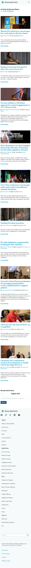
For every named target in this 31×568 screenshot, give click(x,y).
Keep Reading (4, 46)
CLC (19, 71)
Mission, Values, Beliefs (8, 423)
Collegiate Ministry (7, 462)
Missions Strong (6, 459)
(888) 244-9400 (6, 561)
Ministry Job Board (7, 501)
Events (3, 508)
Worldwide (4, 490)
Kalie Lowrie (5, 191)
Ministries (5, 448)
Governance (5, 427)
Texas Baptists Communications (11, 109)
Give (3, 476)
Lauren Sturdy (6, 329)
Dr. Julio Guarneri (6, 438)
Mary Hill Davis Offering (8, 487)
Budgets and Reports (7, 497)
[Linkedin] (14, 414)
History (4, 441)
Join (3, 526)
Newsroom (5, 550)
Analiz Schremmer (7, 225)
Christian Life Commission (9, 466)
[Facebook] (2, 414)
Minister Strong (6, 455)
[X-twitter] (10, 414)
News (21, 35)
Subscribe (4, 519)
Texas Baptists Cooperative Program (12, 545)
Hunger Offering (6, 494)
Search (3, 402)
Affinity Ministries (6, 469)
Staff (3, 434)
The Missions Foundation (8, 483)
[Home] (9, 2)
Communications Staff (8, 290)
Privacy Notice (6, 553)
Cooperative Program (7, 480)
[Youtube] (19, 414)
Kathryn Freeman (7, 152)
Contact (4, 557)
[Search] (28, 535)
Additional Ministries (7, 473)
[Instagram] (6, 414)
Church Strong (6, 452)
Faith (24, 225)
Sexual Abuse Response (8, 522)
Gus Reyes (5, 71)
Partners (4, 445)
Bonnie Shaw (5, 35)
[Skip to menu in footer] (28, 2)
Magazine (4, 515)
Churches (4, 430)
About (4, 420)
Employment (5, 504)
